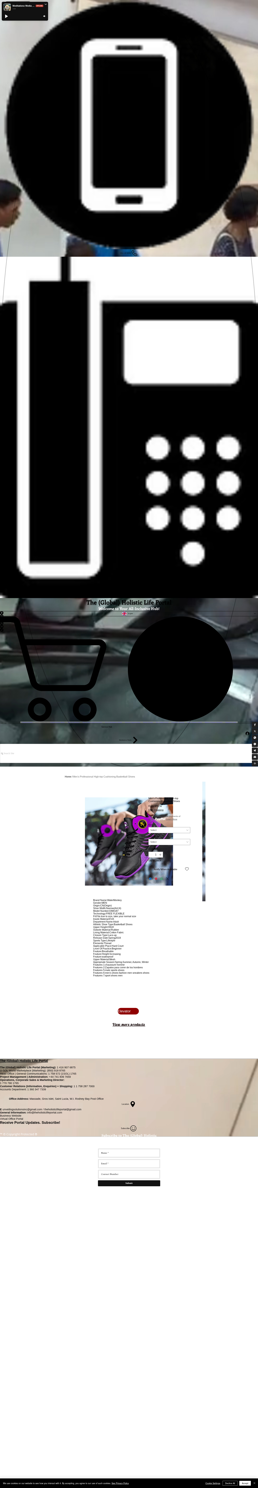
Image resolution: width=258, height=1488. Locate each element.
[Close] (254, 1483)
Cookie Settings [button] (212, 1483)
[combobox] (169, 830)
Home (68, 776)
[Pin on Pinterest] (156, 879)
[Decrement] (151, 854)
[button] (255, 725)
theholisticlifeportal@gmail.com (62, 1109)
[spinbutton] (155, 854)
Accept (245, 1483)
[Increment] (160, 854)
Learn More (171, 819)
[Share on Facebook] (150, 879)
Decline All (230, 1483)
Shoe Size (153, 837)
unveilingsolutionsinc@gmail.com (22, 1109)
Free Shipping (155, 810)
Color (151, 825)
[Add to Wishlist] (187, 868)
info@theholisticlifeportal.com (44, 1112)
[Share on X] (167, 879)
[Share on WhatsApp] (161, 879)
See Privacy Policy (120, 1483)
